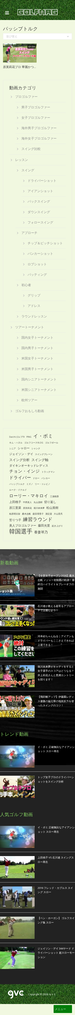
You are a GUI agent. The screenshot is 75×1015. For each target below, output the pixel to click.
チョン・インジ (24, 471)
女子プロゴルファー (35, 117)
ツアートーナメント (29, 327)
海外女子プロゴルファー (39, 138)
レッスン (21, 160)
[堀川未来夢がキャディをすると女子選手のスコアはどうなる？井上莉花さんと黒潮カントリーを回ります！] (17, 676)
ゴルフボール (51, 442)
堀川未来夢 (39, 508)
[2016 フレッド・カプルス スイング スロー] (17, 897)
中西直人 (27, 502)
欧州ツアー (29, 400)
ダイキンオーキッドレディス (28, 465)
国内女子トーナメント (37, 337)
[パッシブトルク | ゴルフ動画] (36, 12)
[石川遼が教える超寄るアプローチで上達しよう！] (17, 616)
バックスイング (39, 201)
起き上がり (57, 525)
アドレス (34, 305)
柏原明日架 (14, 513)
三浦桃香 (54, 496)
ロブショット (37, 264)
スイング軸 (39, 459)
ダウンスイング (39, 212)
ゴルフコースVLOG (33, 442)
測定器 (48, 513)
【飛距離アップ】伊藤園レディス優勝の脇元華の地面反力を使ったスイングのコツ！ (56, 701)
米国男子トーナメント (37, 369)
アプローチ (29, 233)
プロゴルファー (26, 96)
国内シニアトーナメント (39, 379)
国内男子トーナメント (37, 348)
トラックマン (48, 471)
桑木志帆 (26, 513)
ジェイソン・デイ (21, 454)
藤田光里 (44, 525)
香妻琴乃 (41, 532)
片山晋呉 (58, 513)
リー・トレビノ (42, 484)
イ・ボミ (43, 436)
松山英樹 (52, 508)
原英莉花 (27, 508)
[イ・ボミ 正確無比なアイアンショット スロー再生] (17, 756)
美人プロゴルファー (22, 525)
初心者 (26, 285)
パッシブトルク (17, 484)
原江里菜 (15, 508)
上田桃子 (15, 502)
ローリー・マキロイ (28, 495)
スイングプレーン (44, 454)
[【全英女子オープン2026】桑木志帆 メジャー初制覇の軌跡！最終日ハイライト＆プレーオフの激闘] (17, 585)
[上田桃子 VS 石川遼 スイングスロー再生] (17, 867)
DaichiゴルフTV (17, 436)
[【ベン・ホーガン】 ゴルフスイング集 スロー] (17, 928)
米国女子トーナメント (37, 358)
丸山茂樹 (38, 502)
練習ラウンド (38, 519)
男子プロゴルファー (35, 107)
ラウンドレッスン (34, 316)
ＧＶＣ (52, 994)
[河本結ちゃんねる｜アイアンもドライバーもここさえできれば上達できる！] (17, 646)
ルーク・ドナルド (18, 489)
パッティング (37, 274)
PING (28, 436)
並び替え (11, 36)
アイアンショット (40, 191)
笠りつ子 (15, 520)
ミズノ (29, 484)
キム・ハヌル (15, 442)
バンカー (45, 478)
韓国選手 (20, 531)
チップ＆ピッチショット (45, 243)
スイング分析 (19, 459)
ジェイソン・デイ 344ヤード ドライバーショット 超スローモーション (56, 953)
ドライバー (20, 477)
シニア (12, 448)
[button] (60, 1009)
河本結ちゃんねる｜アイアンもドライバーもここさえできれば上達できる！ (56, 640)
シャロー (24, 448)
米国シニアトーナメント (39, 389)
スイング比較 (31, 149)
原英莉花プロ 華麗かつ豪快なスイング (29, 67)
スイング (27, 170)
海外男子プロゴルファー (39, 128)
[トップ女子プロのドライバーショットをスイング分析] (17, 787)
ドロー (36, 478)
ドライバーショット (42, 180)
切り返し (50, 502)
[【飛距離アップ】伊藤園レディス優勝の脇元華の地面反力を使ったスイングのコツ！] (17, 706)
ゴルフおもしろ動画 (29, 411)
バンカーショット (40, 253)
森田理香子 (38, 513)
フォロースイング (40, 222)
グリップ (34, 295)
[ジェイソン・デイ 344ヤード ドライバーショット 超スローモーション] (17, 958)
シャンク (35, 448)
